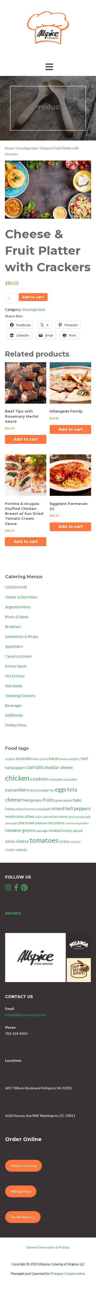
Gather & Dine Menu (21, 597)
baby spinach (40, 758)
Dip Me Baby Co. (22, 1217)
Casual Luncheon (18, 656)
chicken (17, 777)
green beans (63, 800)
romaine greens (20, 830)
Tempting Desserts (20, 696)
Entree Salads (16, 666)
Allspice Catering (23, 1166)
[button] (49, 66)
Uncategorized (26, 148)
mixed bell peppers (71, 808)
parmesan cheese (56, 817)
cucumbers (17, 789)
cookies (39, 779)
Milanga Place (20, 1191)
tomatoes (44, 840)
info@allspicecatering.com (25, 1015)
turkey (64, 841)
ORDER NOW (16, 587)
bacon (54, 758)
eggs (60, 789)
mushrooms (14, 816)
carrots (35, 767)
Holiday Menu (15, 725)
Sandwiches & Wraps (21, 636)
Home (9, 148)
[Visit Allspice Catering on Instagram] (8, 889)
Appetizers (14, 646)
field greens (32, 800)
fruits (48, 800)
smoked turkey (60, 830)
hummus (30, 809)
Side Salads (13, 686)
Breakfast (13, 627)
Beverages (13, 705)
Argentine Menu (18, 607)
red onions (56, 823)
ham (77, 800)
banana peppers (70, 758)
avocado (24, 758)
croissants (55, 779)
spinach (78, 831)
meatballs (44, 809)
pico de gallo (83, 816)
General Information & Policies (48, 1247)
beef (84, 758)
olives (29, 816)
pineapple (11, 823)
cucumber (70, 779)
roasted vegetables (77, 823)
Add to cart (33, 297)
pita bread (26, 823)
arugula (10, 758)
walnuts (21, 850)
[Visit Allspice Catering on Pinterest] (24, 889)
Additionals (14, 715)
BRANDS (13, 913)
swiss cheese (17, 841)
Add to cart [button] (26, 439)
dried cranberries (42, 790)
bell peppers (15, 767)
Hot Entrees (15, 676)
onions (39, 816)
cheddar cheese (58, 767)
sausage (42, 831)
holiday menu (14, 809)
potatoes (41, 823)
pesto (72, 816)
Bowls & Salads (17, 617)
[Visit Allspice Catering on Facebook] (16, 889)
